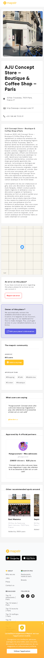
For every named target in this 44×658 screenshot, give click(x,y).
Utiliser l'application (22, 651)
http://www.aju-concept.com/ (19, 108)
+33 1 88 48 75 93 (14, 116)
